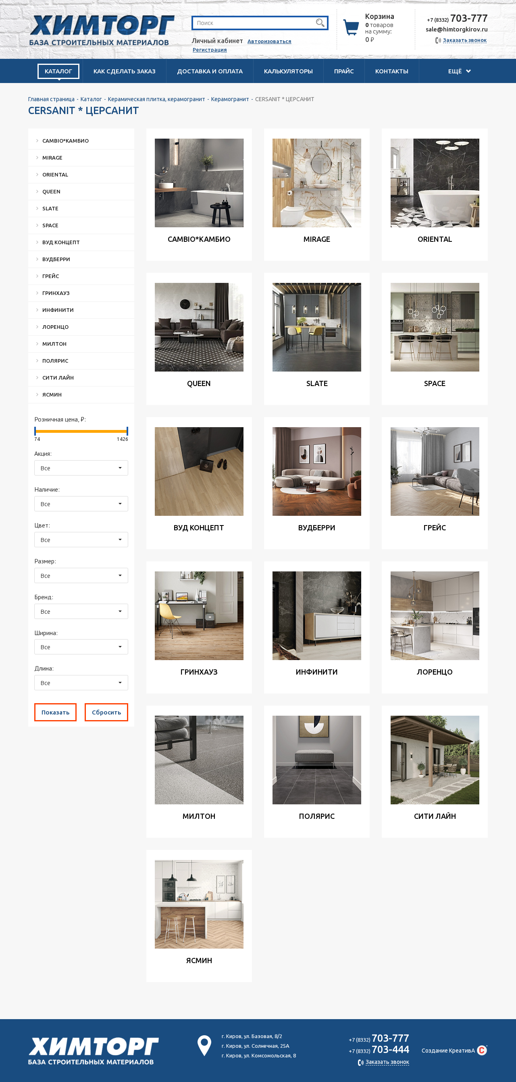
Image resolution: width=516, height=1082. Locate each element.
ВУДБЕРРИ (56, 259)
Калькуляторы (288, 71)
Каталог (91, 99)
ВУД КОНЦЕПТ (61, 242)
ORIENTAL (55, 174)
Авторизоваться (269, 41)
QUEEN (51, 191)
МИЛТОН (54, 344)
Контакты (391, 71)
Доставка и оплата (210, 71)
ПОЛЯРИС (55, 360)
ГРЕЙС (50, 276)
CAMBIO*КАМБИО (65, 140)
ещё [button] (456, 71)
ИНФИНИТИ (58, 310)
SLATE (50, 208)
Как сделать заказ (125, 71)
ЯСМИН (52, 394)
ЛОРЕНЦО (55, 327)
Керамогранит (230, 99)
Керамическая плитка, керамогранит (156, 99)
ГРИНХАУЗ (56, 293)
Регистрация (210, 49)
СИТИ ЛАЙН (58, 377)
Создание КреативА (448, 1050)
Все (45, 468)
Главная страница (51, 99)
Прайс (344, 71)
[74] (35, 431)
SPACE (50, 225)
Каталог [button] (58, 71)
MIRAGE (52, 157)
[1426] (127, 431)
